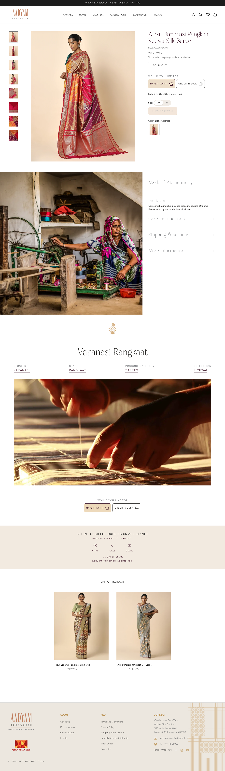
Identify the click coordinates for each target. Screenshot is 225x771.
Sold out (160, 65)
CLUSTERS (98, 14)
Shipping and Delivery (112, 732)
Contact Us (106, 749)
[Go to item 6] (13, 107)
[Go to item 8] (13, 135)
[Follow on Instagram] (181, 750)
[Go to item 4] (13, 79)
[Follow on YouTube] (187, 750)
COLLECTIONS (118, 14)
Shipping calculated (170, 57)
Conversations (67, 727)
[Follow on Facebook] (176, 750)
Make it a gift (159, 84)
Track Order (107, 743)
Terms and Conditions (112, 721)
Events (63, 738)
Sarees (131, 370)
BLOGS (158, 14)
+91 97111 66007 (112, 557)
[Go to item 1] (13, 37)
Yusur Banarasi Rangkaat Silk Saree (72, 665)
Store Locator (67, 732)
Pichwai (200, 370)
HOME (82, 14)
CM (158, 102)
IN (167, 102)
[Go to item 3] (13, 65)
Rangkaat (77, 370)
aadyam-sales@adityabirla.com (112, 560)
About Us (65, 721)
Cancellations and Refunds (114, 738)
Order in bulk (187, 84)
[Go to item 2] (13, 51)
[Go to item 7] (13, 121)
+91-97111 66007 (169, 744)
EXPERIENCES (140, 14)
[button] (181, 219)
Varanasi (22, 370)
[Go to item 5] (13, 93)
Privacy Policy (107, 727)
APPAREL (68, 14)
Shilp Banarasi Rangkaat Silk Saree (134, 665)
